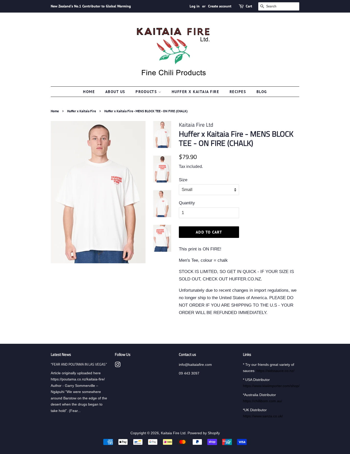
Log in (195, 6)
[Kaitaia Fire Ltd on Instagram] (117, 366)
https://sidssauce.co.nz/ (275, 371)
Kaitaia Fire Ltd (173, 433)
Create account (219, 6)
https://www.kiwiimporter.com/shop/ (271, 386)
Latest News (61, 354)
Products (147, 91)
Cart (249, 6)
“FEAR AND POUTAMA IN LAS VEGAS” (79, 364)
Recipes (238, 91)
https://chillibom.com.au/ (262, 401)
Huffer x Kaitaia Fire (195, 91)
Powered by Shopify (204, 433)
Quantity (187, 202)
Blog (261, 91)
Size (183, 179)
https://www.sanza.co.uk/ (263, 416)
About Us (115, 91)
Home (89, 91)
